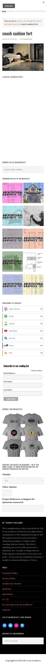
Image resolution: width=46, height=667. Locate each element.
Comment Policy (10, 573)
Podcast (6, 610)
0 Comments (26, 39)
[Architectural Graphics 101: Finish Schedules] (12, 240)
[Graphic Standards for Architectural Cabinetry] (33, 262)
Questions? (7, 594)
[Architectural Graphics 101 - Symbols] (12, 194)
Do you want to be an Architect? (17, 604)
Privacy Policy (8, 578)
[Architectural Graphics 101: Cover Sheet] (12, 262)
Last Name (8, 390)
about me (6, 589)
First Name (8, 382)
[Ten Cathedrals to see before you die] (33, 194)
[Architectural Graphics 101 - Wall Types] (12, 285)
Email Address (10, 373)
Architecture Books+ (12, 583)
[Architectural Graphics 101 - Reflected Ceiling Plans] (33, 240)
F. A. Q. (5, 599)
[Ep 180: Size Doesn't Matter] (33, 217)
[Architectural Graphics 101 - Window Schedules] (12, 217)
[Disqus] (23, 122)
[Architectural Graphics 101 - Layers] (33, 285)
